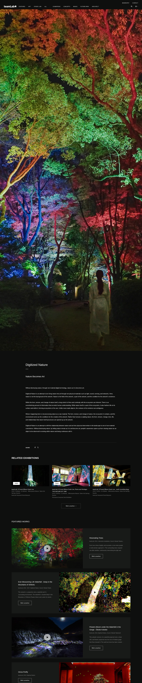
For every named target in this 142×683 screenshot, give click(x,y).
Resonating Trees (96, 538)
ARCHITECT (95, 6)
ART (29, 6)
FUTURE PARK (84, 6)
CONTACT (135, 3)
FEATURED (22, 6)
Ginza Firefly (23, 672)
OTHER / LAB (37, 6)
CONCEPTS (66, 6)
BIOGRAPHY (125, 3)
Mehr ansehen (70, 506)
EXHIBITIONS (56, 6)
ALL (46, 6)
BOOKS (75, 6)
